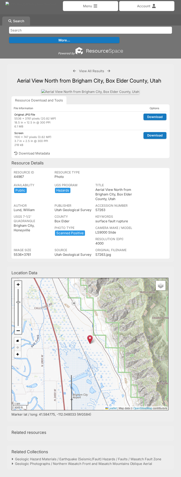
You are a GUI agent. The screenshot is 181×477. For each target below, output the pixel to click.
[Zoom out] (18, 330)
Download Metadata (34, 153)
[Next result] (108, 71)
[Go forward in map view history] (17, 347)
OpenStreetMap (142, 408)
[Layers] (161, 285)
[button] (90, 339)
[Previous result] (74, 71)
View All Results (91, 71)
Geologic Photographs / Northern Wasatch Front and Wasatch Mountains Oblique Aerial (82, 464)
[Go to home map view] (17, 340)
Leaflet (112, 408)
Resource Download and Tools (39, 100)
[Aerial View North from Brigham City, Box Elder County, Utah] (90, 91)
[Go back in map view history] (17, 354)
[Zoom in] (18, 284)
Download (155, 117)
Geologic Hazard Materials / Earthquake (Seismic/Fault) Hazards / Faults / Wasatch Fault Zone (87, 459)
